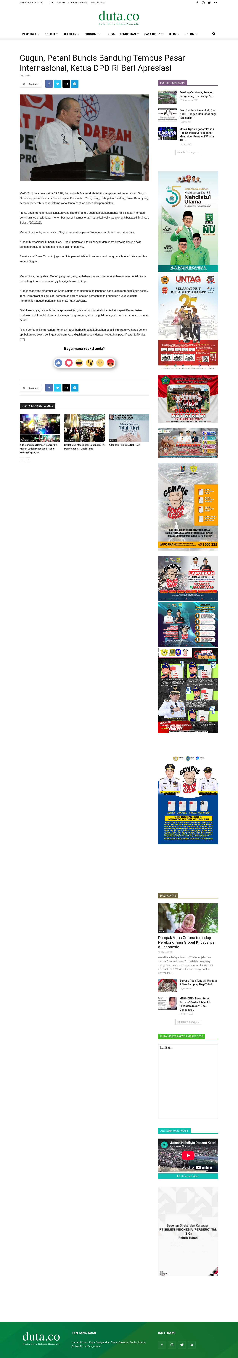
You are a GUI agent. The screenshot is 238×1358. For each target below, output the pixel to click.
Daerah (24, 440)
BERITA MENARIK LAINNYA (37, 406)
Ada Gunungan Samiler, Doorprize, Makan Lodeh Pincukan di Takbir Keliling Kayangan (39, 449)
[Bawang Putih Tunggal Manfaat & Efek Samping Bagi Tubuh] (167, 985)
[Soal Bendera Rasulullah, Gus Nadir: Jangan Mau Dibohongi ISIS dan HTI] (167, 114)
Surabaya (69, 440)
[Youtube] (215, 2)
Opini (161, 931)
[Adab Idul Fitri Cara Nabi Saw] (129, 428)
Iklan (51, 2)
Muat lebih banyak (187, 152)
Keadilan (69, 34)
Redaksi (61, 2)
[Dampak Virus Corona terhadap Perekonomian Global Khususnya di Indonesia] (188, 918)
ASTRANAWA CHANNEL (174, 1130)
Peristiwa (29, 34)
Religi (172, 34)
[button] (213, 34)
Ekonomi (91, 34)
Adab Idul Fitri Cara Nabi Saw (124, 445)
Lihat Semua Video (188, 1176)
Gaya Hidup (152, 34)
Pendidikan (128, 34)
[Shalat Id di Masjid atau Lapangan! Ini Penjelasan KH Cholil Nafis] (84, 428)
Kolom (189, 34)
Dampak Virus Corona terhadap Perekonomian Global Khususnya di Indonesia (186, 942)
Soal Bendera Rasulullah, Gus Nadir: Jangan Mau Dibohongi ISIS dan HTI (198, 114)
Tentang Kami (97, 2)
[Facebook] (197, 2)
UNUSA (110, 34)
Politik (50, 34)
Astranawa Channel (77, 2)
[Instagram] (203, 2)
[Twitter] (209, 2)
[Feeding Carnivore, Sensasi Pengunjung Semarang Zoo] (167, 97)
